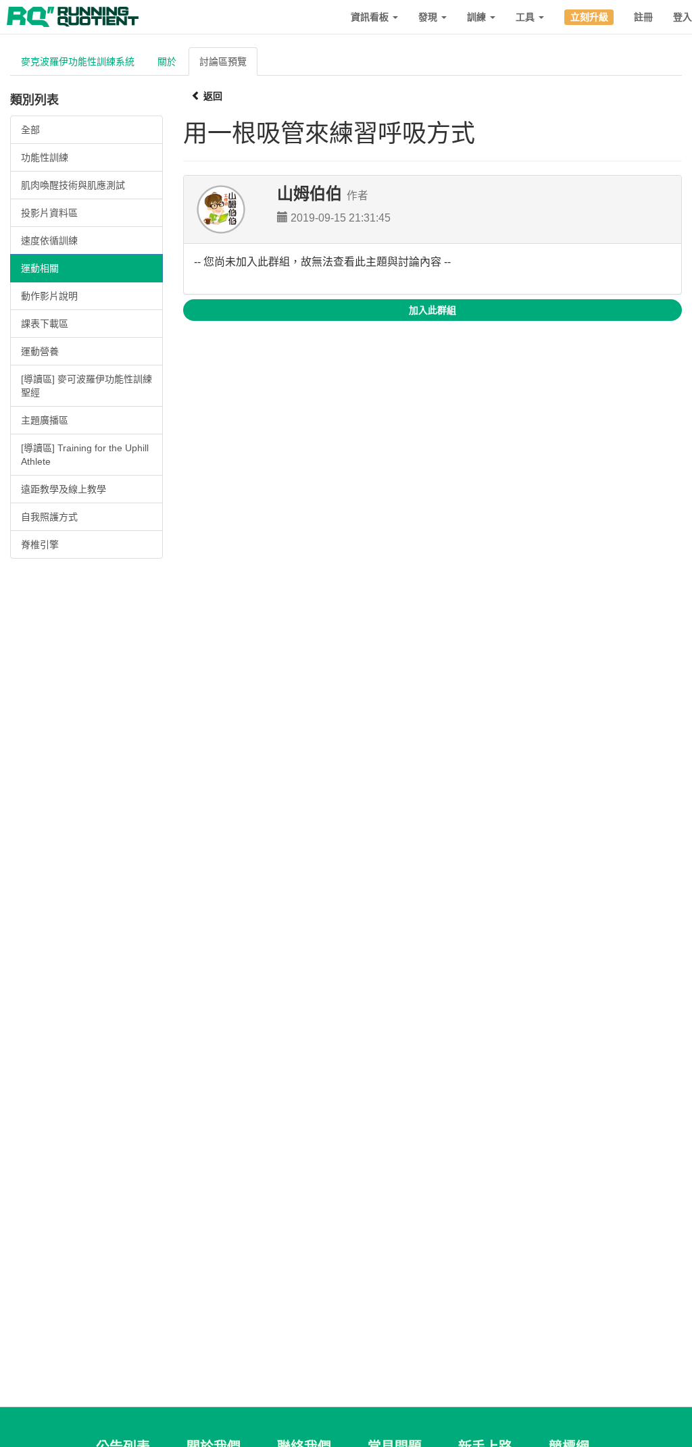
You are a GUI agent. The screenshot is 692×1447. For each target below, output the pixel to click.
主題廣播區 (44, 420)
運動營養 (40, 351)
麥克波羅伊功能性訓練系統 (77, 61)
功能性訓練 (44, 157)
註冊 (643, 16)
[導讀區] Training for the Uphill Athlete (85, 454)
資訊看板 (371, 16)
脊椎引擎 (40, 544)
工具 (526, 16)
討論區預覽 (223, 61)
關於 (166, 61)
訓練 (478, 16)
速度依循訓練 (49, 240)
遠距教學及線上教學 (63, 489)
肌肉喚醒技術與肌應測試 (73, 185)
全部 (30, 129)
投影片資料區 (49, 212)
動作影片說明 (49, 295)
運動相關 (40, 268)
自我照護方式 (49, 516)
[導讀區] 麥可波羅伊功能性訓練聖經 (86, 386)
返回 (211, 96)
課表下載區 (44, 323)
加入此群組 (432, 310)
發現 (429, 16)
